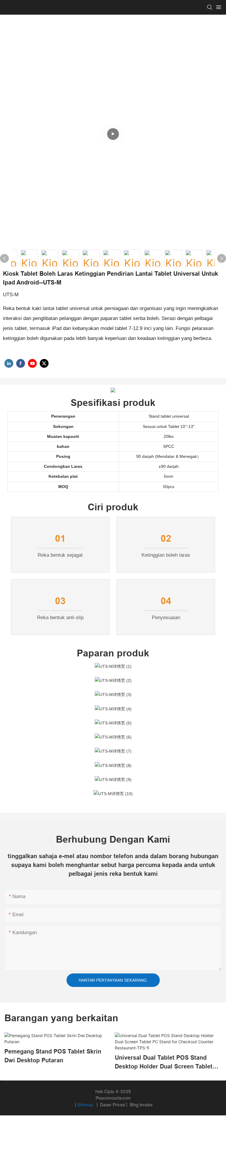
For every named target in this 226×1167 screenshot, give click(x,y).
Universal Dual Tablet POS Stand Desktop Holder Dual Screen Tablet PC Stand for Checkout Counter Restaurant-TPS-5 (163, 1062)
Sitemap (85, 1104)
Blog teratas (140, 1104)
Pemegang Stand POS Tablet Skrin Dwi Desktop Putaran (52, 1055)
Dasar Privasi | (114, 1104)
